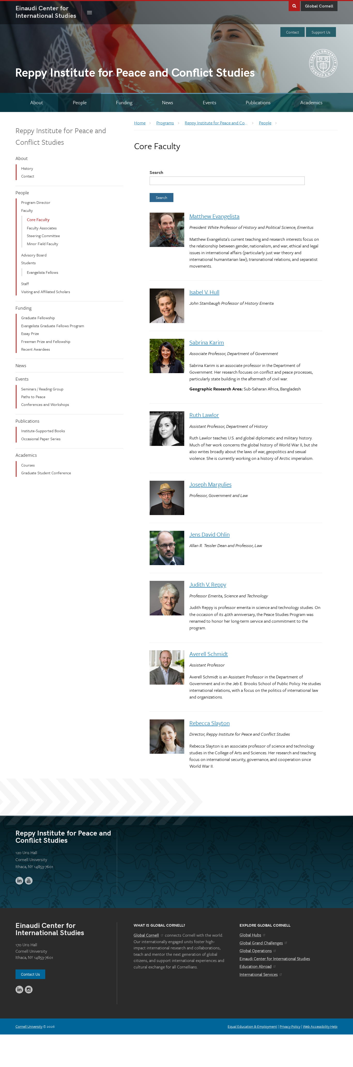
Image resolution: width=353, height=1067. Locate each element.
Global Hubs (250, 935)
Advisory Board (34, 255)
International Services (259, 974)
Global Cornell (319, 6)
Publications (27, 421)
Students (28, 263)
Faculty (27, 210)
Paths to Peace (33, 396)
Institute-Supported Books (43, 431)
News (21, 365)
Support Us (321, 32)
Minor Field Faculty (42, 243)
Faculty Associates (42, 228)
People (22, 192)
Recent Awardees (35, 349)
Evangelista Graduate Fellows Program (52, 325)
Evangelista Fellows (42, 272)
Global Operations (256, 951)
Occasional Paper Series (40, 439)
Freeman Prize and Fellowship (45, 341)
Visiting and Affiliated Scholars (45, 291)
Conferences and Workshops (45, 404)
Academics (26, 455)
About (22, 158)
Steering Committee (43, 235)
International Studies (49, 12)
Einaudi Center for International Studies (275, 959)
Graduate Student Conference (46, 473)
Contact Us (30, 974)
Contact (292, 32)
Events (22, 378)
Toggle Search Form (294, 5)
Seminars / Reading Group (42, 389)
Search (156, 172)
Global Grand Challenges (261, 943)
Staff (25, 283)
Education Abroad (256, 966)
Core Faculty (38, 219)
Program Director (35, 202)
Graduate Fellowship (38, 317)
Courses (28, 465)
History (27, 168)
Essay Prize (30, 333)
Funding (24, 307)
